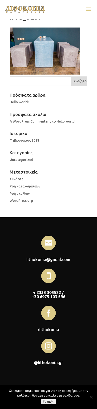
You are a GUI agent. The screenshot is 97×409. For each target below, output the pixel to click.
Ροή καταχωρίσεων (25, 186)
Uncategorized (21, 160)
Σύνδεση (16, 179)
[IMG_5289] (45, 73)
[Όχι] (91, 397)
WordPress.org (21, 201)
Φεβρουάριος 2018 (24, 140)
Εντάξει (48, 402)
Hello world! (19, 102)
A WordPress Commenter (29, 121)
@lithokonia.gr (48, 362)
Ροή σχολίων (20, 193)
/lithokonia (48, 329)
